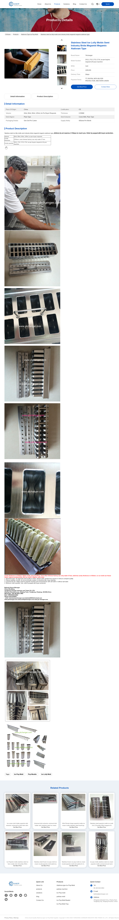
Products (15, 34)
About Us (39, 885)
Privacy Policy (8, 918)
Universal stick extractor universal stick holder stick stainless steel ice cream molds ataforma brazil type (45, 824)
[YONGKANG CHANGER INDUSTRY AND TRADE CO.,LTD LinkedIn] (15, 895)
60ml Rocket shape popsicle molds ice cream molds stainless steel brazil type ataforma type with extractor (73, 824)
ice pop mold (18, 774)
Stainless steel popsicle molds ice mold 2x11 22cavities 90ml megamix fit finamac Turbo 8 (101, 824)
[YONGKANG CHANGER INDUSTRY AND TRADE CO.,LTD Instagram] (11, 895)
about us (48, 4)
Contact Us (40, 900)
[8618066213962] (25, 895)
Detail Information (17, 96)
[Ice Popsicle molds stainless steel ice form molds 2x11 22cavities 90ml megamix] (17, 846)
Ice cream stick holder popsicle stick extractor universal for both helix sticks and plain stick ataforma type (17, 824)
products (57, 4)
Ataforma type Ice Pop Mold (29, 34)
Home (39, 4)
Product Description (45, 96)
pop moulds (32, 774)
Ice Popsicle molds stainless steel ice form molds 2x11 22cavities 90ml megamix (17, 863)
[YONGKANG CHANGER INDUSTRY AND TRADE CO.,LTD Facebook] (6, 895)
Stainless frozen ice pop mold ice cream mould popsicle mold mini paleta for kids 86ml (73, 863)
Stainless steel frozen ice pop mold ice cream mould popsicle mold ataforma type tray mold (45, 863)
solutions (66, 4)
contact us (83, 4)
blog (74, 4)
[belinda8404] (6, 899)
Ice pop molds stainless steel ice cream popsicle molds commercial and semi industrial (101, 863)
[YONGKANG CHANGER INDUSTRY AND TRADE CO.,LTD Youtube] (20, 895)
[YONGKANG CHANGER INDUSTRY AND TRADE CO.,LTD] (14, 4)
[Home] (14, 886)
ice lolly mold (46, 774)
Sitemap (16, 918)
